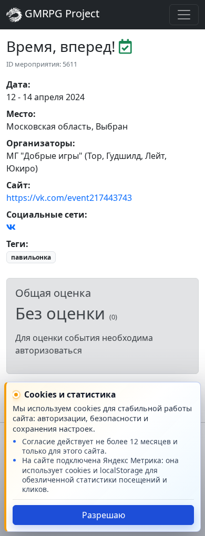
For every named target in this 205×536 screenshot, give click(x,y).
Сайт (17, 185)
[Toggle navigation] (184, 14)
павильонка (31, 257)
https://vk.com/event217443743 (69, 197)
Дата (17, 84)
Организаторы (39, 143)
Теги (16, 244)
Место (19, 114)
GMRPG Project (60, 13)
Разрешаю (103, 515)
